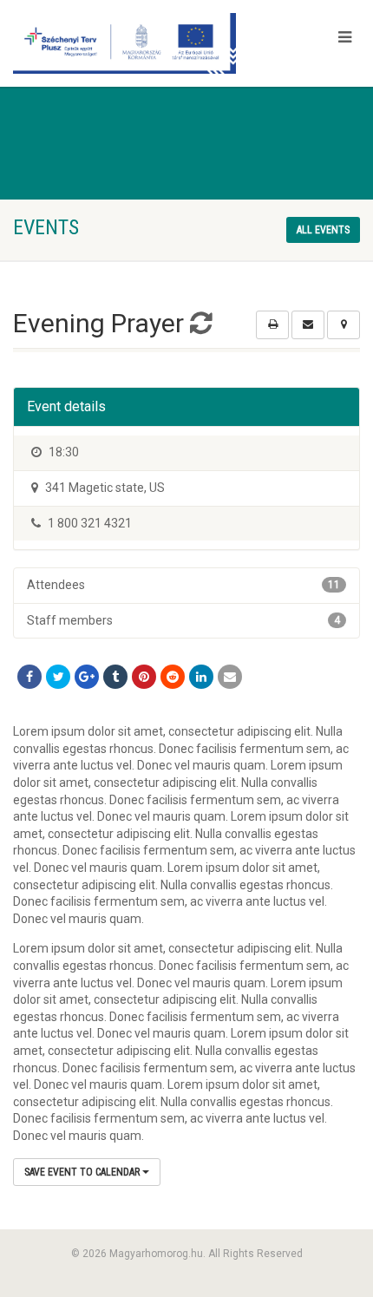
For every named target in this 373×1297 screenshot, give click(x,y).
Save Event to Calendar (83, 1172)
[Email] (230, 677)
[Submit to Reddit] (172, 677)
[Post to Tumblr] (115, 677)
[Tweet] (58, 677)
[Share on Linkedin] (201, 677)
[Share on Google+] (87, 677)
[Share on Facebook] (29, 677)
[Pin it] (144, 677)
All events (323, 230)
